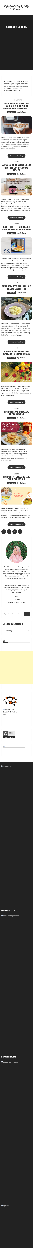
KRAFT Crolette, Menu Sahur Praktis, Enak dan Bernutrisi (16, 228)
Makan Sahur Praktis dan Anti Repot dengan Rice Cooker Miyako (16, 167)
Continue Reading (16, 156)
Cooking (13, 100)
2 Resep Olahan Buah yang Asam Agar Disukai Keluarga (16, 352)
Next (20, 531)
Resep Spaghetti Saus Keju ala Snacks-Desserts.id (16, 287)
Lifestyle (19, 100)
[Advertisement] (16, 47)
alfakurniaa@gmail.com (16, 602)
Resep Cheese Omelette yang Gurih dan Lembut (16, 478)
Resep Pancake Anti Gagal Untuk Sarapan (16, 413)
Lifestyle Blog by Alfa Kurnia (16, 8)
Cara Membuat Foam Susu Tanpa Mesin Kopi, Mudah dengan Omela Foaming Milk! (16, 106)
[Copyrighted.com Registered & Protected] (16, 735)
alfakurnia (22, 112)
